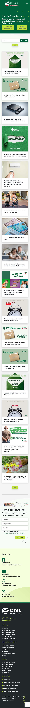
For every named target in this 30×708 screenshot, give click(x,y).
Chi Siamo (5, 628)
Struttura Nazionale (8, 632)
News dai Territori (7, 666)
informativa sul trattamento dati (14, 533)
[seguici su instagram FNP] (24, 698)
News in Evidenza (7, 664)
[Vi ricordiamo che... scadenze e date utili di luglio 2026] (15, 307)
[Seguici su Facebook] (4, 560)
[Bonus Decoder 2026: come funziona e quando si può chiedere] (15, 109)
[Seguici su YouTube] (4, 571)
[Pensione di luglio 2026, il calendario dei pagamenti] (15, 381)
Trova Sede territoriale (10, 691)
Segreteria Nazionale (8, 630)
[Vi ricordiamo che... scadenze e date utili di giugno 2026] (15, 408)
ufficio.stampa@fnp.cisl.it (11, 685)
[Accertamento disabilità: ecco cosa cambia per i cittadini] (15, 199)
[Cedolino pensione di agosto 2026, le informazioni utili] (15, 85)
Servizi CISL (5, 651)
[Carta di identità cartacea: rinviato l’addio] (15, 226)
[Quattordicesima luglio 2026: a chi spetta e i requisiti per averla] (15, 332)
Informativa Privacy (6, 696)
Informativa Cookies (17, 696)
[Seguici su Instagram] (4, 580)
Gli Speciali (5, 668)
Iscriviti (4, 655)
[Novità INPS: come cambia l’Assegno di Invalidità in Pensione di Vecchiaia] (15, 138)
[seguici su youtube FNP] (24, 700)
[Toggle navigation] (27, 3)
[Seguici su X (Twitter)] (4, 591)
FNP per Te (5, 649)
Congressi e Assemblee (9, 638)
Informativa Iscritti (6, 698)
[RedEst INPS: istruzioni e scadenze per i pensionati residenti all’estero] (15, 252)
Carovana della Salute (8, 653)
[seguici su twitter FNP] (24, 702)
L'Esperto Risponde (8, 647)
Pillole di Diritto (6, 670)
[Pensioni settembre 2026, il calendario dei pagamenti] (15, 59)
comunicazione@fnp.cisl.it (11, 682)
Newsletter (5, 672)
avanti (15, 45)
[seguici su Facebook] (24, 697)
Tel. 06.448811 (7, 679)
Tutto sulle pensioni (8, 645)
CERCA (25, 40)
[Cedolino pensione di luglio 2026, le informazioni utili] (15, 356)
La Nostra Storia (7, 636)
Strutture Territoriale (8, 634)
